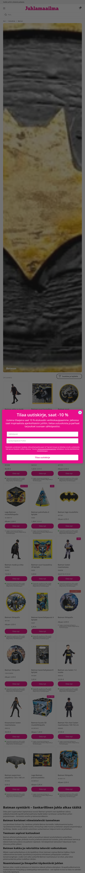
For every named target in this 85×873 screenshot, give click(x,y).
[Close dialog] (80, 412)
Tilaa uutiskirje (42, 457)
